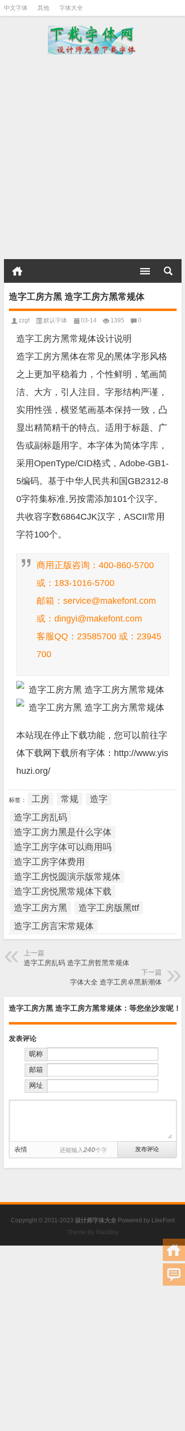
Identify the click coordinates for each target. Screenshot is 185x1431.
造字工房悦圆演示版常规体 (67, 877)
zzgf (24, 320)
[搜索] (168, 271)
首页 (17, 271)
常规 (69, 799)
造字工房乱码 (40, 817)
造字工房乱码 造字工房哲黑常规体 (76, 963)
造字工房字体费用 (49, 862)
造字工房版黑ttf (108, 908)
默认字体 (55, 320)
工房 (40, 799)
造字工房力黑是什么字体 (62, 832)
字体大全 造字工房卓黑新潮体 (116, 982)
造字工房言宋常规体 (54, 926)
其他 (43, 7)
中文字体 (16, 7)
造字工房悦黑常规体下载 (62, 891)
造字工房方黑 (40, 908)
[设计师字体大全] (93, 40)
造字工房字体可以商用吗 (62, 847)
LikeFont (163, 1220)
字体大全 (71, 7)
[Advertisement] (92, 156)
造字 (99, 799)
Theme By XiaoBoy (92, 1232)
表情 (20, 1149)
